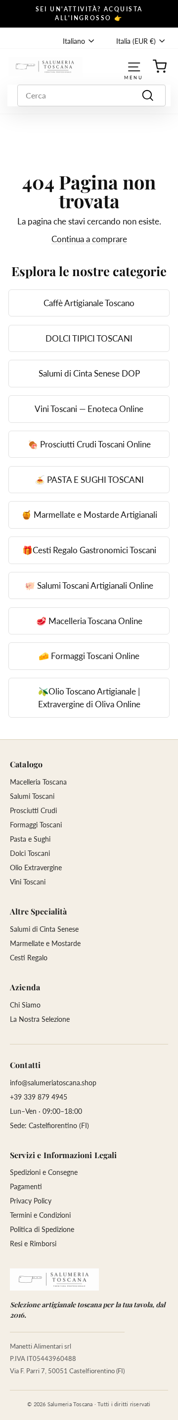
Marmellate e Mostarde (45, 943)
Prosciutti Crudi (33, 810)
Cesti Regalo (28, 957)
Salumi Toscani (32, 796)
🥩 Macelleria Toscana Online (89, 621)
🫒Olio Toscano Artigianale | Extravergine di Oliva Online (89, 697)
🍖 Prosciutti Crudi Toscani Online (89, 444)
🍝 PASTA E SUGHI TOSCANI (89, 479)
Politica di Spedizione (42, 1229)
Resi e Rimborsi (33, 1243)
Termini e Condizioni (40, 1215)
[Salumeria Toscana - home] (54, 1279)
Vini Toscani (27, 882)
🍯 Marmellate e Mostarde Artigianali (89, 514)
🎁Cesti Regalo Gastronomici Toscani (89, 550)
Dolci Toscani (30, 853)
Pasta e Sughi (30, 839)
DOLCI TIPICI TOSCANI (89, 338)
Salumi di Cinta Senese (44, 929)
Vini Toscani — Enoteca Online (89, 409)
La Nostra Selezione (40, 1019)
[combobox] (91, 95)
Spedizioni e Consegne (44, 1172)
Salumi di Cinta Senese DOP (89, 373)
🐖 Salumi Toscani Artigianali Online (89, 585)
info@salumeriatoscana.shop (53, 1082)
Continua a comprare (89, 239)
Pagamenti (26, 1186)
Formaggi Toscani (36, 824)
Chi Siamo (25, 1005)
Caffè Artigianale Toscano (89, 303)
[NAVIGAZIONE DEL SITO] (134, 66)
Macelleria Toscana (38, 782)
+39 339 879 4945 (38, 1097)
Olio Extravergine (36, 867)
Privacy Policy (30, 1201)
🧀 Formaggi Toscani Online (89, 656)
